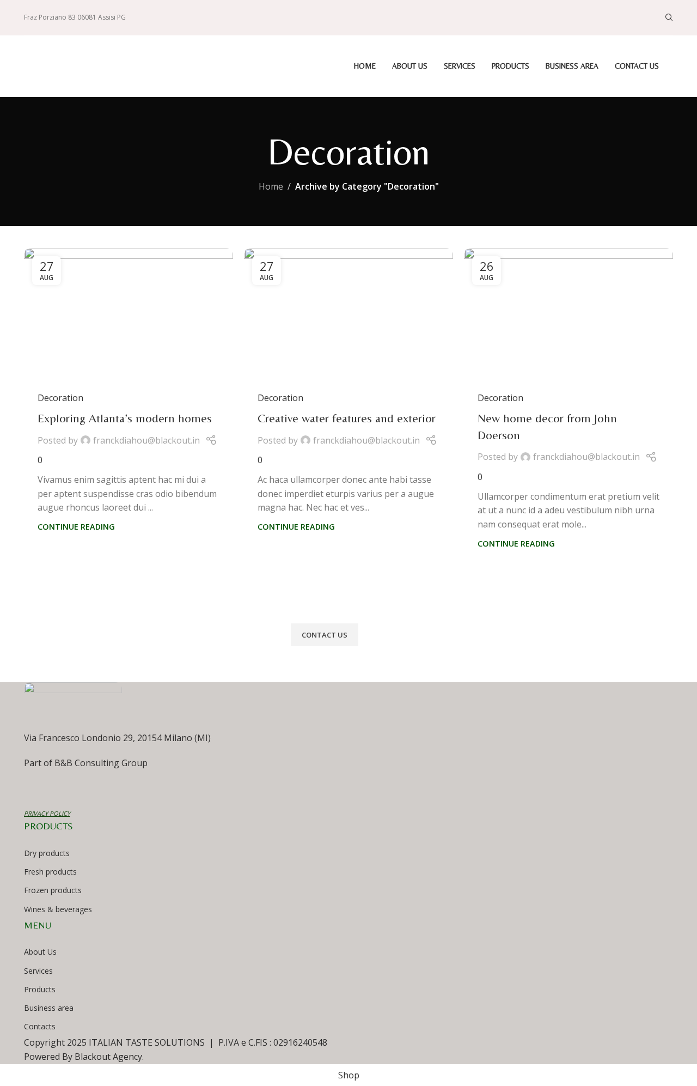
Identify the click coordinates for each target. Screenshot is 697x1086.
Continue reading (76, 526)
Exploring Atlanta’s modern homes (125, 418)
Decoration (60, 398)
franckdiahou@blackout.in (146, 440)
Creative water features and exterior (347, 418)
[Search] (669, 17)
